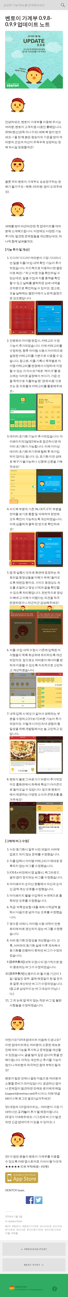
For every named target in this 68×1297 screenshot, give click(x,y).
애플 (15, 1233)
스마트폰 (47, 1226)
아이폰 (21, 1229)
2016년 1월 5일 (13, 1216)
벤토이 (17, 1226)
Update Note (15, 1221)
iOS (9, 1226)
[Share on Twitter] (38, 1200)
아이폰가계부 (35, 1229)
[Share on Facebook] (30, 1200)
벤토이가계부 (31, 1226)
